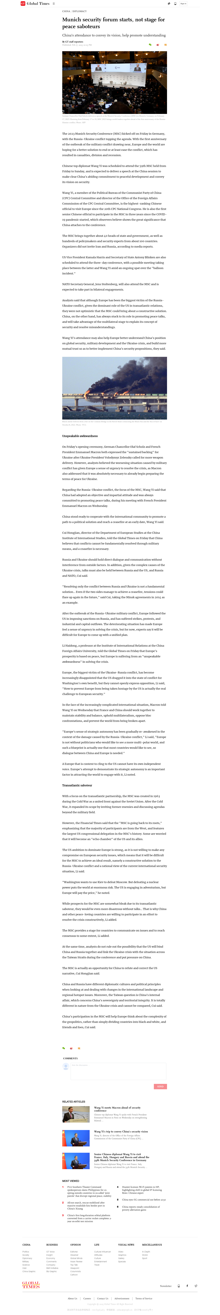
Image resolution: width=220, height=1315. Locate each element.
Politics (25, 1251)
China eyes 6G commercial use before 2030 (144, 1199)
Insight (49, 1255)
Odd (24, 1268)
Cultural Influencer (102, 1251)
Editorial (74, 1251)
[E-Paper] (168, 4)
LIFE (96, 1244)
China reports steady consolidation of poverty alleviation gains (141, 1208)
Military (25, 1261)
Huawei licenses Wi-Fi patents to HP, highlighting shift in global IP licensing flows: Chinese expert (142, 1190)
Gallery (121, 1258)
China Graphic (28, 1271)
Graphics (122, 1255)
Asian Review (76, 1261)
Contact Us (102, 1298)
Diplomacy (27, 1258)
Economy (50, 1258)
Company (50, 1264)
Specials (122, 1261)
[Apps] (174, 4)
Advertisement (121, 1298)
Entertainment (100, 1261)
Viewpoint (74, 1268)
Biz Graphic (51, 1271)
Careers (87, 1298)
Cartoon (74, 1274)
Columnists (75, 1271)
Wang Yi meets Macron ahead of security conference (117, 1109)
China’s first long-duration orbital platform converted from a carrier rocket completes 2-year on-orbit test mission (89, 1218)
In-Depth (146, 1251)
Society (25, 1255)
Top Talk (74, 1264)
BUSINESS (52, 1244)
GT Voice (50, 1251)
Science (26, 1264)
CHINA (66, 11)
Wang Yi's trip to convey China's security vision (121, 1131)
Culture (97, 1258)
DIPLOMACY (79, 11)
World (145, 1255)
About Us (72, 1298)
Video (120, 1251)
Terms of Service (143, 1298)
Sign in (183, 4)
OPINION (75, 1244)
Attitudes (98, 1255)
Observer (74, 1255)
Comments (51, 1261)
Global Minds (76, 1258)
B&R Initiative (52, 1268)
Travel (96, 1264)
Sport (144, 1258)
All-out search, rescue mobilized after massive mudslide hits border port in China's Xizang (86, 1205)
